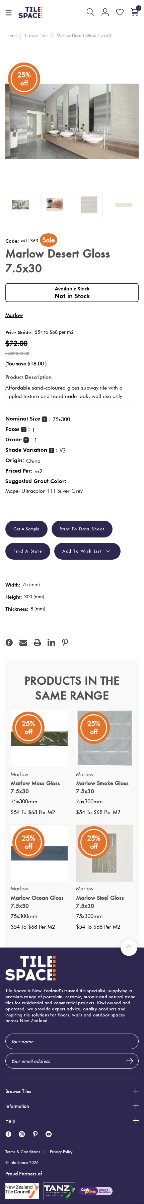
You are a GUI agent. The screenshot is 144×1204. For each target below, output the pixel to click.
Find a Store (27, 551)
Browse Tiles (18, 1091)
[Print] (37, 642)
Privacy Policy (61, 1151)
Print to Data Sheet (82, 529)
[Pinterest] (65, 642)
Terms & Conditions (22, 1151)
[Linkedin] (51, 642)
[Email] (23, 642)
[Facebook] (9, 642)
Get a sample (26, 529)
